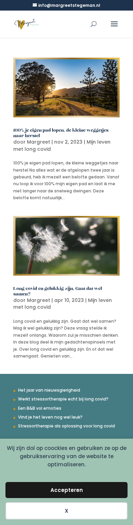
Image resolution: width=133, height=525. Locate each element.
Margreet (38, 141)
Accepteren (66, 490)
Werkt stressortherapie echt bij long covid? (63, 399)
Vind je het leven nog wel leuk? (50, 417)
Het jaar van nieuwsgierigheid (49, 390)
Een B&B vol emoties (39, 408)
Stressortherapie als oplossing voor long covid (66, 426)
